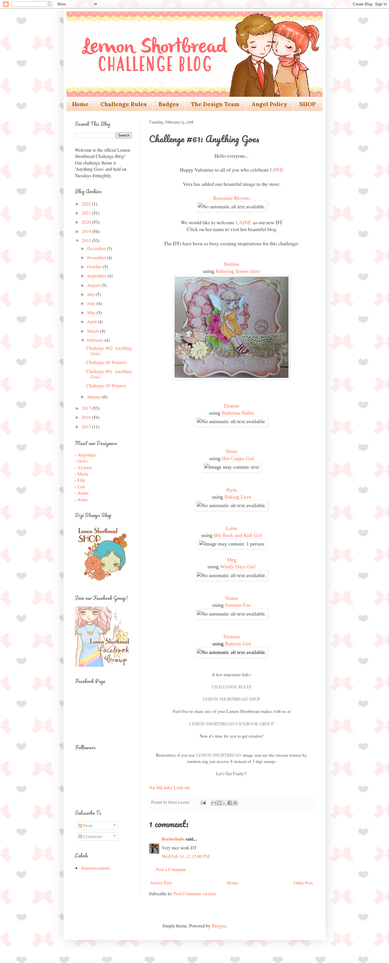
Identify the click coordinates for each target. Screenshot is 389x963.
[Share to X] (224, 803)
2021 (87, 213)
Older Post (303, 883)
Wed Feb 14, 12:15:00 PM (186, 856)
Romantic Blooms (231, 197)
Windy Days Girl (237, 566)
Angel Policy (269, 104)
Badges (169, 104)
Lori (81, 486)
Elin (81, 480)
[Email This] (213, 803)
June (92, 303)
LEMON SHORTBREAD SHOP (231, 699)
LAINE (243, 222)
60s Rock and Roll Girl (238, 535)
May (92, 312)
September (97, 276)
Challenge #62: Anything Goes (109, 350)
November (97, 257)
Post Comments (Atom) (194, 893)
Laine (232, 528)
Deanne (231, 406)
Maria (82, 474)
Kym (231, 490)
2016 (87, 417)
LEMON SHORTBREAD (218, 755)
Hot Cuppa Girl (238, 458)
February (96, 340)
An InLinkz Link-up (169, 787)
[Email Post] (203, 802)
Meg (231, 560)
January (94, 397)
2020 (87, 222)
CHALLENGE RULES (232, 687)
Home (80, 104)
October (95, 266)
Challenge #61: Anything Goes (109, 374)
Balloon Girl (238, 644)
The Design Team (215, 104)
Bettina (231, 264)
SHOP (307, 104)
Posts (87, 825)
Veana (231, 598)
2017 (87, 408)
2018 (87, 240)
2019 (87, 231)
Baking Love (237, 497)
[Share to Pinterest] (235, 803)
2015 (87, 426)
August (94, 285)
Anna (82, 499)
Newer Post (160, 883)
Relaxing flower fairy (238, 271)
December (97, 248)
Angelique (86, 455)
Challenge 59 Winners (106, 385)
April (92, 321)
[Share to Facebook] (230, 803)
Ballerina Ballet (238, 413)
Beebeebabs (173, 839)
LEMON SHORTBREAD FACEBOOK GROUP (231, 724)
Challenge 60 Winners (106, 362)
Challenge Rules (124, 104)
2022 (87, 204)
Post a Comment (171, 869)
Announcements (95, 868)
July (91, 294)
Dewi (231, 451)
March (93, 331)
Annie (83, 493)
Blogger (219, 926)
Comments (92, 836)
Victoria (231, 636)
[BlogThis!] (219, 803)
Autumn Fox (238, 605)
